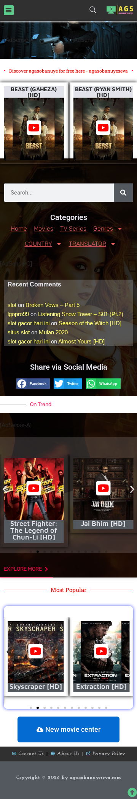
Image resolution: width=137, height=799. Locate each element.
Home (19, 228)
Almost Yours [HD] (81, 341)
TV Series (73, 228)
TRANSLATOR (87, 243)
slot (12, 305)
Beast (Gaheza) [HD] (34, 92)
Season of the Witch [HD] (90, 323)
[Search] (123, 193)
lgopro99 (18, 314)
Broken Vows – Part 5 (52, 305)
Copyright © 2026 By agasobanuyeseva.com (68, 777)
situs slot (19, 332)
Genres (103, 228)
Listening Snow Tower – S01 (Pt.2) (80, 314)
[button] (9, 10)
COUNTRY (38, 243)
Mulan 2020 (53, 332)
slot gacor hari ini (28, 323)
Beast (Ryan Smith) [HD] (103, 92)
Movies (43, 228)
